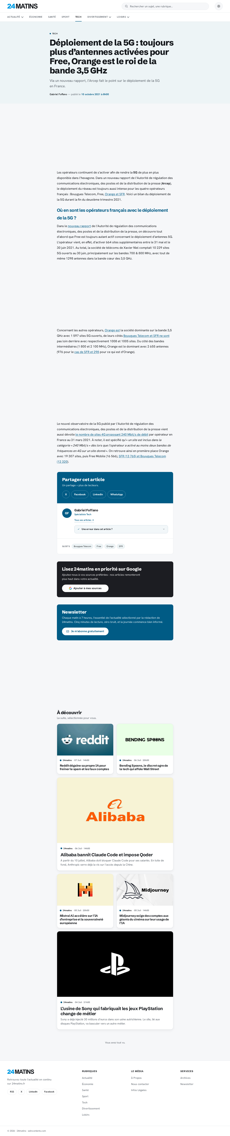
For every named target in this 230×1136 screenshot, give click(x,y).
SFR (121, 546)
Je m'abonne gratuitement (87, 631)
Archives (185, 1078)
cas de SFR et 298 (86, 352)
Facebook (80, 494)
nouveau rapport (79, 226)
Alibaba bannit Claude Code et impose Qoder (107, 854)
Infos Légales (139, 1090)
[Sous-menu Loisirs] (128, 17)
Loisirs (121, 16)
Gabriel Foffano (58, 94)
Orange (110, 546)
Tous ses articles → (84, 520)
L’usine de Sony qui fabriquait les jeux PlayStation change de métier (112, 1011)
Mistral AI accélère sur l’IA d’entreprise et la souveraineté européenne (81, 919)
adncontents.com (37, 1130)
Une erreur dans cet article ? (97, 529)
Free (99, 546)
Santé (52, 16)
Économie (35, 16)
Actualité (13, 16)
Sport (65, 16)
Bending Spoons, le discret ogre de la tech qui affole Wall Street (143, 767)
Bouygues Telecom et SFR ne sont (146, 336)
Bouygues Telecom (82, 546)
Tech (78, 16)
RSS (12, 1091)
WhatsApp (116, 494)
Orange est (112, 330)
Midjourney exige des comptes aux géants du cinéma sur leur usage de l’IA (144, 919)
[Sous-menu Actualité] (22, 17)
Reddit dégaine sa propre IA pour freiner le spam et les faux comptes (84, 767)
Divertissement (97, 16)
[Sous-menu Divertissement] (110, 17)
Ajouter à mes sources (87, 588)
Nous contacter (140, 1084)
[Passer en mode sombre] (219, 6)
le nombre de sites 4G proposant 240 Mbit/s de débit (111, 434)
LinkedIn (98, 494)
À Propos (136, 1078)
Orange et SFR (115, 194)
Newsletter (186, 1084)
